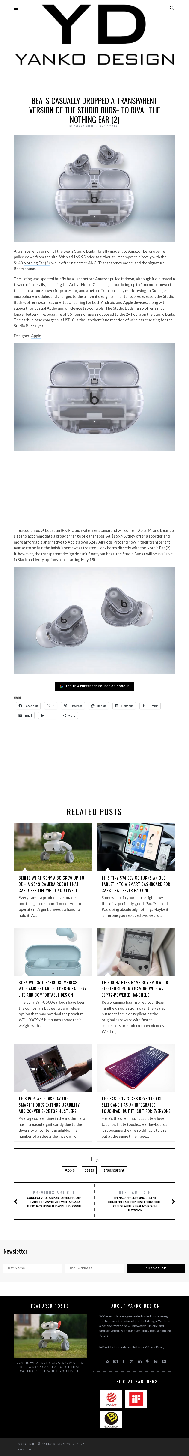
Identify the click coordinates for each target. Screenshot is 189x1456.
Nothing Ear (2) (37, 262)
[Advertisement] (94, 79)
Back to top (26, 1449)
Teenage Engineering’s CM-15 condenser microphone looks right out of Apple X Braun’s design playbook (135, 1201)
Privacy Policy (154, 1347)
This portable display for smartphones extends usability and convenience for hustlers (49, 1105)
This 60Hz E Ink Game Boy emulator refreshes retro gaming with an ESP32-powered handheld (135, 988)
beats (89, 1170)
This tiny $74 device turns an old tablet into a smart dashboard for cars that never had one (136, 884)
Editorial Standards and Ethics (120, 1347)
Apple (36, 335)
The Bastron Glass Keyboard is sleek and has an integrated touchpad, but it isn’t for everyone (136, 1105)
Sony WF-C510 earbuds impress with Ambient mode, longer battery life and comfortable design (53, 988)
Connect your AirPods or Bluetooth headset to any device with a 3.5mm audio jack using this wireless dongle (54, 1199)
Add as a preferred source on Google (97, 686)
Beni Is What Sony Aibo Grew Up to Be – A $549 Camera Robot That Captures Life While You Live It (51, 884)
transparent (114, 1170)
